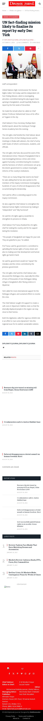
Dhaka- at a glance (11, 17)
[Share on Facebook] (7, 48)
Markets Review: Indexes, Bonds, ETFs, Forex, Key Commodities (25, 561)
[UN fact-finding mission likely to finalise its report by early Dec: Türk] (21, 66)
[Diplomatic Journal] (22, 4)
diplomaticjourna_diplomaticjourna (19, 40)
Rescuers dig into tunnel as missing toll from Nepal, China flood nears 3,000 (20, 388)
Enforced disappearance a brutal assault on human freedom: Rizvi (22, 455)
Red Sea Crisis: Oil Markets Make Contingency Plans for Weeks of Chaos (25, 573)
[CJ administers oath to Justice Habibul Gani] (21, 408)
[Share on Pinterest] (30, 48)
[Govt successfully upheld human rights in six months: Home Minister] (8, 525)
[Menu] (3, 3)
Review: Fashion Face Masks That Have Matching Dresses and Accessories (23, 547)
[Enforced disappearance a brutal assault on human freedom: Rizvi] (21, 440)
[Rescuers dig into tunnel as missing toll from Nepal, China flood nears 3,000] (21, 374)
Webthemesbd (35, 712)
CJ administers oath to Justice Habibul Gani (22, 422)
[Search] (39, 3)
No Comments (24, 43)
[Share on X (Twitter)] (19, 48)
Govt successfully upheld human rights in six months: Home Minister (28, 524)
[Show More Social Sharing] (38, 48)
